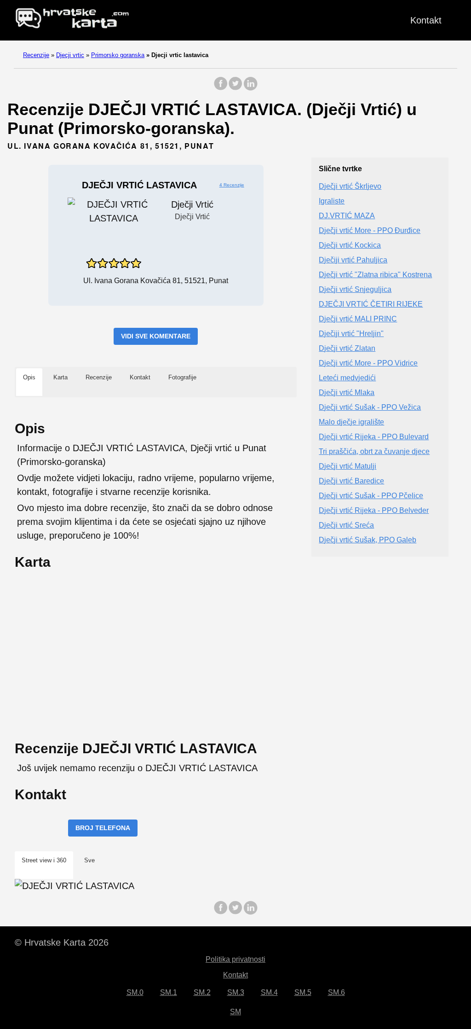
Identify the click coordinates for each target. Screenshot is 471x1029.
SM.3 (235, 992)
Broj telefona (102, 827)
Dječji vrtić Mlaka (346, 392)
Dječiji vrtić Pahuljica (353, 260)
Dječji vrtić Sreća (346, 525)
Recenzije (36, 55)
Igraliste (332, 201)
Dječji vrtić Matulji (347, 466)
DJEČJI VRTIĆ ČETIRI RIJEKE (371, 304)
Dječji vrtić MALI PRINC (358, 319)
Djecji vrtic (70, 55)
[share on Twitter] (235, 88)
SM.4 (269, 992)
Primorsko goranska (117, 55)
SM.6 (336, 992)
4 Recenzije (231, 184)
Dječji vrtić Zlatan (347, 348)
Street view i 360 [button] (44, 860)
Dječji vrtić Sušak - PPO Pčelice (371, 496)
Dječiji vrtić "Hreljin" (351, 333)
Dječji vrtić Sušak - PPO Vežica (370, 407)
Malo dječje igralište (351, 422)
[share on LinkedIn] (250, 88)
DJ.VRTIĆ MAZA (347, 216)
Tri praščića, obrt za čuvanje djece (374, 451)
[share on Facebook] (220, 88)
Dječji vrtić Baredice (351, 481)
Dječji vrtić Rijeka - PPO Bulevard (374, 437)
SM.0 (135, 992)
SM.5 (302, 992)
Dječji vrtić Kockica (350, 245)
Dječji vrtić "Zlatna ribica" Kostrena (375, 275)
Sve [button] (89, 860)
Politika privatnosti (235, 959)
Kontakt (426, 20)
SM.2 (202, 992)
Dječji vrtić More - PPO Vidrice (368, 363)
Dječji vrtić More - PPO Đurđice (369, 230)
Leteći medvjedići (347, 378)
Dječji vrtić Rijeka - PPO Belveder (374, 510)
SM (235, 1012)
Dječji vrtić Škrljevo (350, 186)
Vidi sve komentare (155, 336)
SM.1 (168, 992)
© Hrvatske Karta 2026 (62, 942)
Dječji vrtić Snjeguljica (355, 289)
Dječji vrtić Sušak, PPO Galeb (367, 540)
